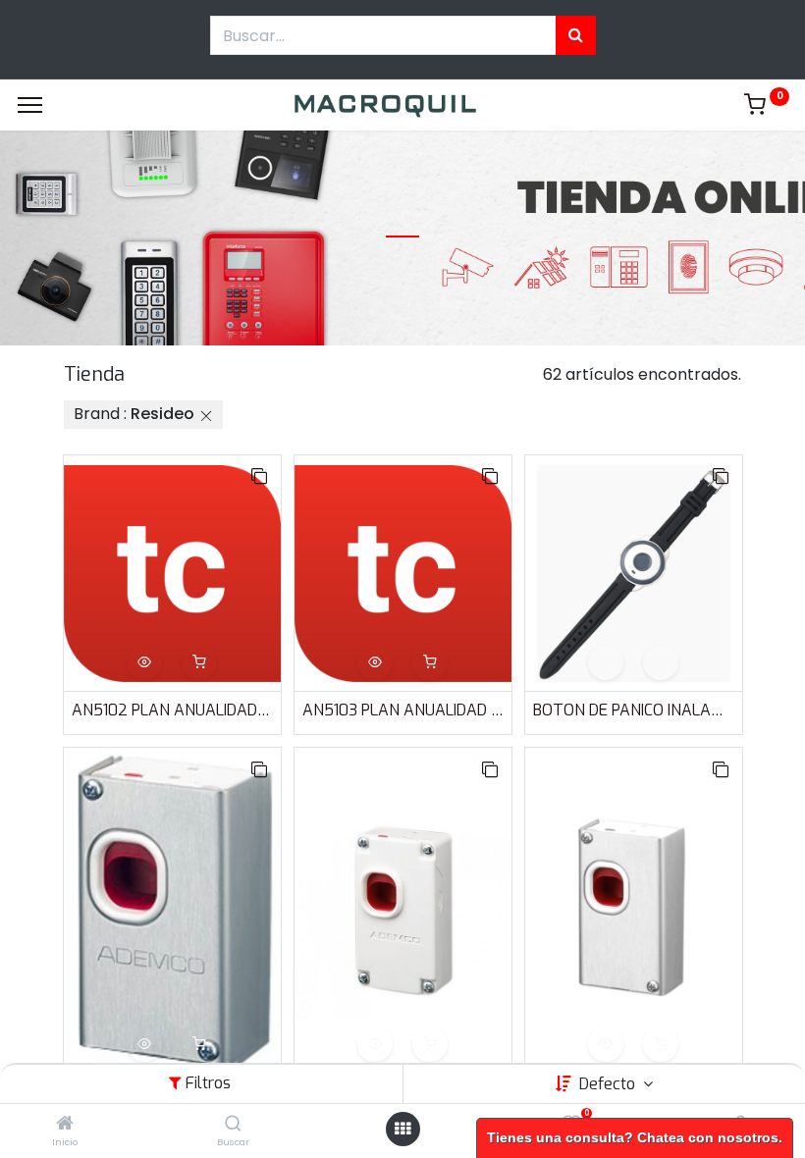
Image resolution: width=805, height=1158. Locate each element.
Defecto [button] (609, 1084)
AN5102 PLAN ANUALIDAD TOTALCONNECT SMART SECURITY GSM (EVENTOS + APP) (172, 710)
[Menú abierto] (402, 1128)
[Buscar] (233, 1124)
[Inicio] (65, 1124)
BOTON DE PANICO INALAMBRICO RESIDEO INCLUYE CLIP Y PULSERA (633, 710)
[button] (259, 477)
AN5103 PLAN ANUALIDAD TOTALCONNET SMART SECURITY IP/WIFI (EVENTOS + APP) (403, 710)
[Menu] (30, 105)
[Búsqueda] (576, 35)
